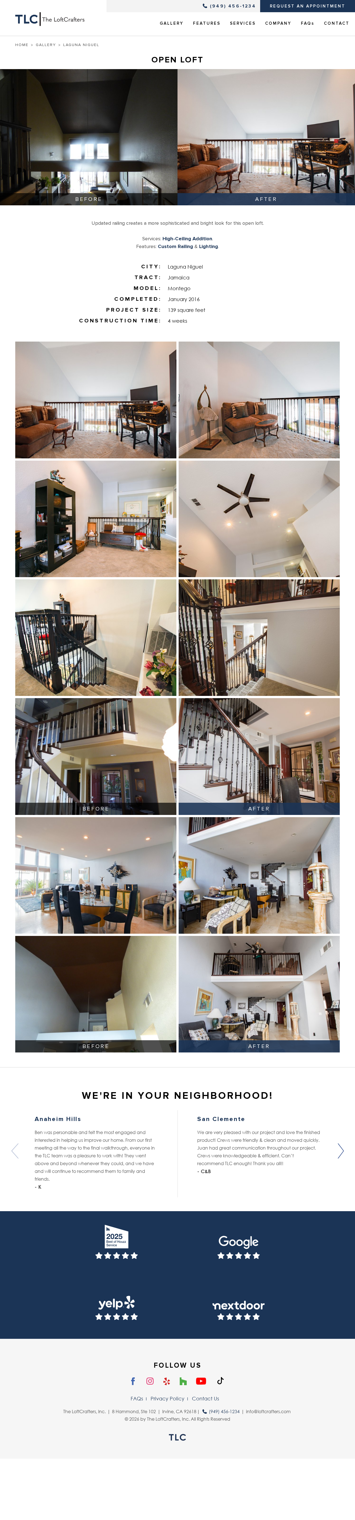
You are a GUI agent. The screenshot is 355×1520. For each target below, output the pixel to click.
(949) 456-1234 (233, 6)
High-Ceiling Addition (187, 239)
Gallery (46, 44)
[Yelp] (166, 1381)
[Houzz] (183, 1381)
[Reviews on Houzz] (116, 1244)
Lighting (208, 246)
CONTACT (336, 23)
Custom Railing (175, 246)
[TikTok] (220, 1380)
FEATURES (206, 23)
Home (22, 44)
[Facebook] (133, 1381)
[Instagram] (150, 1381)
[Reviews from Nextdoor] (238, 1305)
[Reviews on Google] (238, 1244)
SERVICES (243, 23)
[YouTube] (201, 1381)
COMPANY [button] (278, 23)
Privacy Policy (167, 1398)
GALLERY (172, 23)
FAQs (308, 23)
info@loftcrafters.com (268, 1411)
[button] (340, 1150)
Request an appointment (307, 6)
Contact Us (205, 1398)
